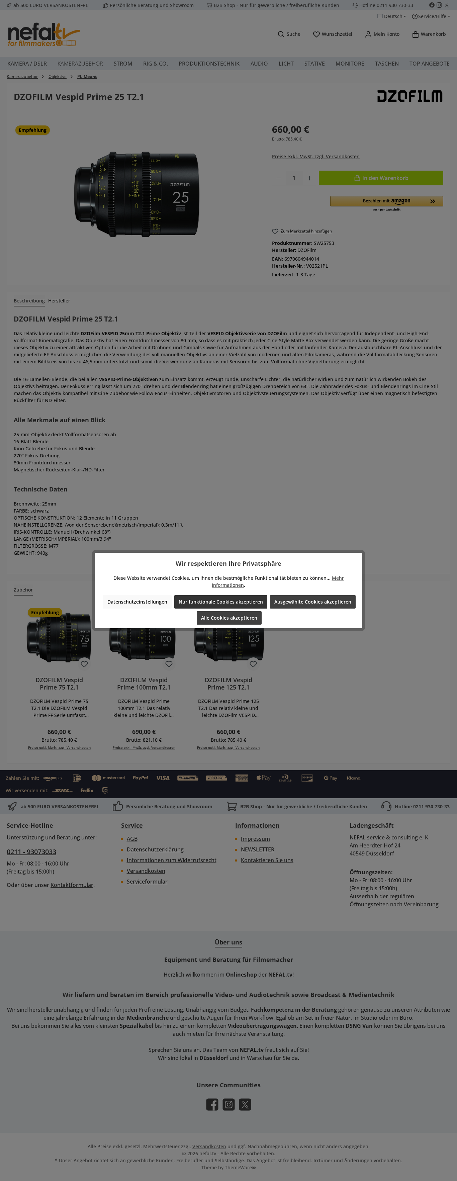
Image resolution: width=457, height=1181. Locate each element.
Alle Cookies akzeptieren (229, 618)
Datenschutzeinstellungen (137, 602)
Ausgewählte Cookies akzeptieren (312, 602)
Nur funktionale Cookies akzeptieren (221, 602)
